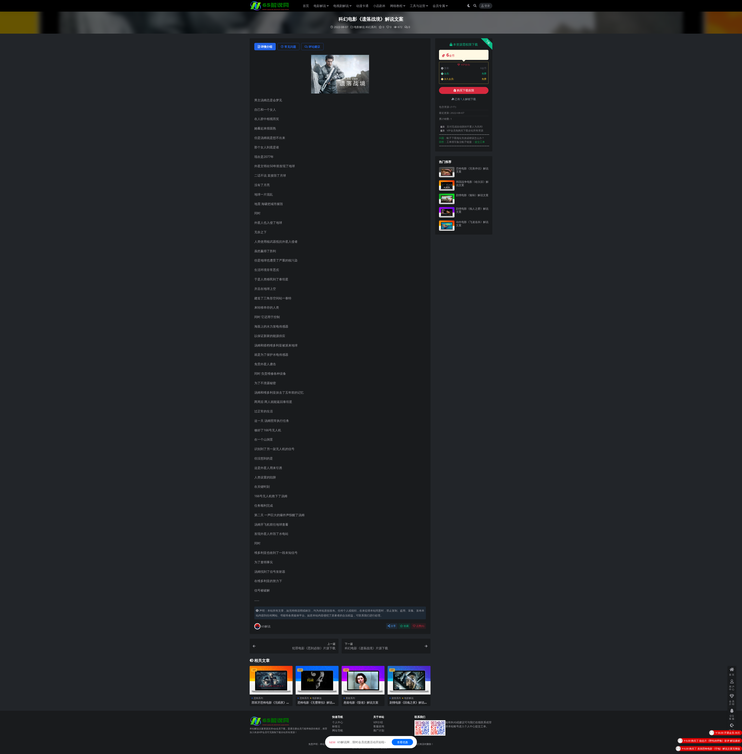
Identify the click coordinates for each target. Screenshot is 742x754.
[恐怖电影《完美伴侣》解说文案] (446, 172)
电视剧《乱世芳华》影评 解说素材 (721, 732)
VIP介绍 (378, 722)
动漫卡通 (362, 6)
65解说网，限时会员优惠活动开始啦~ (357, 742)
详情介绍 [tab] (266, 47)
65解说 (266, 626)
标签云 (336, 726)
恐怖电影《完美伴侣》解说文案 (472, 170)
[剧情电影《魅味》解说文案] (446, 199)
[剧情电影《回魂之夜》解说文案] (409, 680)
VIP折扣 (465, 64)
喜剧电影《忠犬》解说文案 (725, 740)
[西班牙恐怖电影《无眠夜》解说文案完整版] (271, 680)
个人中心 (337, 722)
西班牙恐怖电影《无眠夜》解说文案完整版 (270, 704)
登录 (487, 5)
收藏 (406, 626)
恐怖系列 (258, 698)
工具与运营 (417, 6)
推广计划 (378, 730)
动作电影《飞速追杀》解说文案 (472, 223)
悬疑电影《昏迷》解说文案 (361, 702)
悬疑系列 (350, 698)
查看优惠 (402, 742)
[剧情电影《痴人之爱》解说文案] (446, 212)
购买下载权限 (465, 90)
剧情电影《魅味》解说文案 (472, 195)
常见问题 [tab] (290, 47)
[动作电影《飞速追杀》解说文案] (446, 225)
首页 (306, 6)
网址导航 (337, 730)
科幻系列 (371, 27)
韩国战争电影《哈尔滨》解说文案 (472, 183)
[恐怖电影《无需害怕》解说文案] (317, 680)
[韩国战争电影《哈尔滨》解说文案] (446, 185)
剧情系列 (396, 698)
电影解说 (320, 6)
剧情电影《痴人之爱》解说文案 (472, 210)
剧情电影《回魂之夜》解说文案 (408, 704)
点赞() (420, 626)
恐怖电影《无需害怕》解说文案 (316, 704)
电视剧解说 (341, 6)
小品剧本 (379, 6)
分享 (393, 626)
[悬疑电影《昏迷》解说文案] (363, 680)
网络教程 (396, 6)
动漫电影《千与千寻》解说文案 (722, 748)
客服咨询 (378, 726)
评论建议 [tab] (314, 47)
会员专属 (439, 6)
